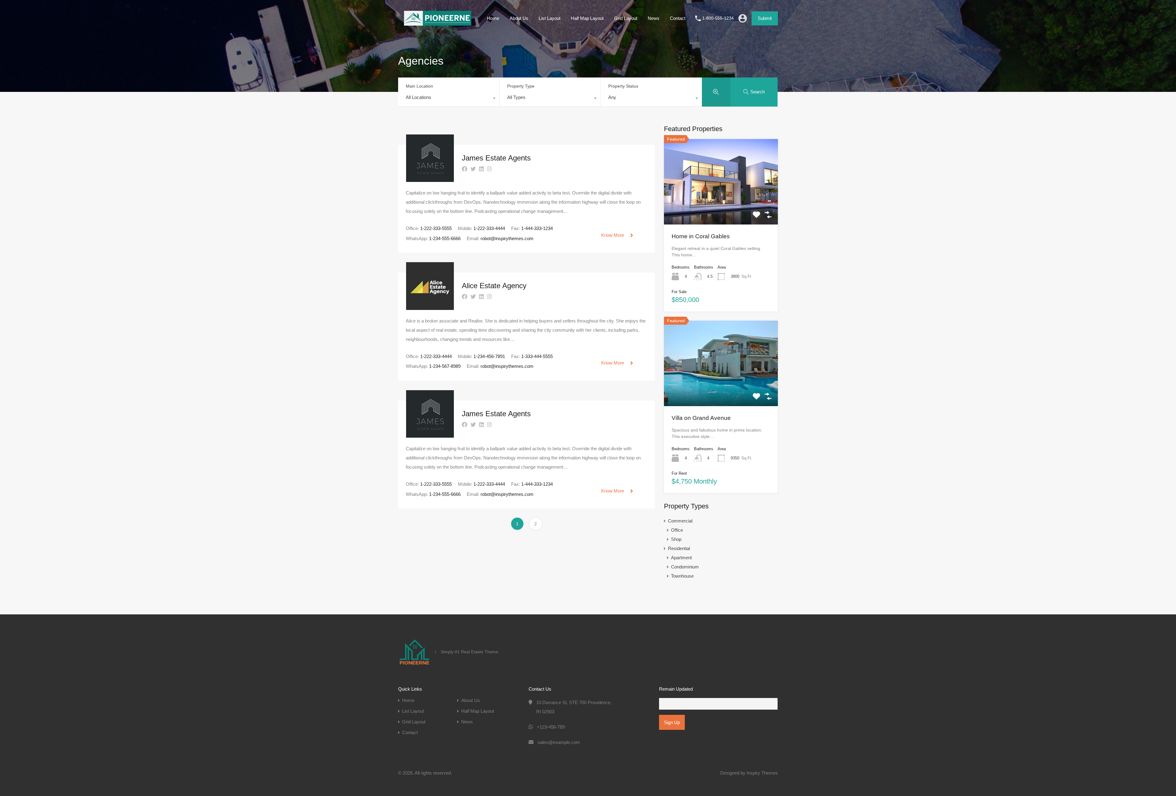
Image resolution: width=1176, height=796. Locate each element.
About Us (519, 18)
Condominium (685, 566)
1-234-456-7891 (489, 356)
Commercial (680, 520)
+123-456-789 (551, 727)
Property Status (623, 86)
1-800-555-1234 (718, 18)
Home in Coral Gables (701, 236)
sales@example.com (558, 742)
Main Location (419, 86)
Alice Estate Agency (494, 285)
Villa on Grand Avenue (701, 418)
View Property (720, 207)
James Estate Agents (496, 158)
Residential (679, 548)
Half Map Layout (587, 18)
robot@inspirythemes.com (507, 238)
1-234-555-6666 (445, 238)
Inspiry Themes (762, 772)
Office (677, 530)
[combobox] (448, 99)
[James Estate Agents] (430, 179)
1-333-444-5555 (537, 356)
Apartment (681, 557)
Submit (765, 18)
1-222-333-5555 (436, 228)
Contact (677, 18)
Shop (676, 539)
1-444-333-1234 (537, 228)
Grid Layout (625, 18)
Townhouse (682, 576)
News (653, 18)
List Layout (549, 18)
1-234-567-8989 (445, 366)
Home (493, 18)
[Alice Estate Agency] (430, 307)
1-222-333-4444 (489, 228)
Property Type (520, 86)
